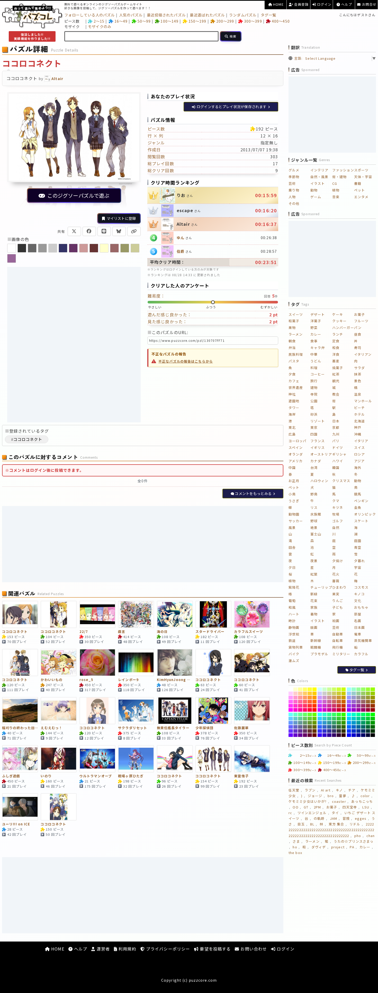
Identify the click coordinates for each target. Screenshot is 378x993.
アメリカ (296, 460)
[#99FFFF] (349, 689)
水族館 (315, 514)
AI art (326, 790)
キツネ (337, 507)
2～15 (99, 21)
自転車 (337, 640)
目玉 (301, 824)
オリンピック (365, 514)
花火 (335, 574)
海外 (357, 467)
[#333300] (343, 731)
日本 (335, 421)
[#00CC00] (373, 718)
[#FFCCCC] (295, 693)
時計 (292, 620)
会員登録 (301, 4)
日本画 (359, 627)
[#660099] (300, 735)
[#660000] (314, 735)
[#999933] (368, 697)
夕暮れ (359, 560)
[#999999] (358, 697)
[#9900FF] (349, 710)
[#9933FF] (349, 706)
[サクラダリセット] (136, 710)
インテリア (319, 170)
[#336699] (329, 727)
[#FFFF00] (314, 689)
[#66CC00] (314, 718)
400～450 (281, 21)
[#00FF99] (358, 714)
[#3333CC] (324, 731)
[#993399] (358, 706)
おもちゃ (361, 607)
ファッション (343, 170)
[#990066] (363, 710)
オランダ (296, 454)
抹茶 (357, 374)
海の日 (162, 632)
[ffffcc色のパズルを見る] (104, 248)
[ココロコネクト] (20, 614)
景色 (357, 380)
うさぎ (294, 500)
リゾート (317, 421)
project (338, 846)
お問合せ (368, 4)
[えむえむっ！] (59, 710)
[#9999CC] (354, 697)
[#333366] (334, 731)
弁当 (292, 347)
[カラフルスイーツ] (252, 614)
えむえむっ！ (51, 728)
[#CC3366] (334, 706)
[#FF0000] (314, 710)
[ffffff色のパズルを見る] (11, 248)
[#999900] (373, 697)
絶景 (314, 527)
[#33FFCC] (324, 714)
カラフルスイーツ (248, 632)
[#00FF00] (373, 714)
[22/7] (97, 614)
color (365, 795)
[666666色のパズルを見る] (32, 248)
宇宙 (357, 567)
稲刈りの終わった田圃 (20, 728)
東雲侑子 (241, 776)
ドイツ (337, 447)
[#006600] (373, 727)
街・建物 (339, 176)
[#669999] (300, 723)
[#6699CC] (295, 723)
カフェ (294, 380)
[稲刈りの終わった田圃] (20, 710)
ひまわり (339, 587)
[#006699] (358, 727)
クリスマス (341, 480)
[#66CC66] (305, 718)
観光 (335, 380)
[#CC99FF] (320, 697)
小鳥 (292, 494)
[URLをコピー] (134, 231)
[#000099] (358, 735)
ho (295, 846)
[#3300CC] (324, 735)
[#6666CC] (295, 727)
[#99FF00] (373, 689)
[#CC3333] (339, 706)
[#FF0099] (300, 710)
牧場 (335, 514)
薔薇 (335, 580)
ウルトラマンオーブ (95, 776)
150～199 (197, 21)
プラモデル (319, 653)
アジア (359, 460)
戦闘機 (315, 647)
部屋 (357, 614)
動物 (314, 190)
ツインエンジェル (312, 812)
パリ (335, 440)
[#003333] (368, 731)
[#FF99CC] (295, 697)
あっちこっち (362, 801)
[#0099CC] (354, 723)
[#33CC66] (334, 718)
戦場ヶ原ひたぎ (130, 776)
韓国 (335, 467)
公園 (314, 400)
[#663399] (300, 731)
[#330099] (329, 735)
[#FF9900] (314, 697)
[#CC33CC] (324, 706)
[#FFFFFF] (291, 689)
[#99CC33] (368, 693)
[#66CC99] (300, 718)
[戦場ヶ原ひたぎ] (136, 758)
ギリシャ (339, 454)
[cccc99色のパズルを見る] (135, 248)
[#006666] (363, 727)
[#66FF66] (305, 714)
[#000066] (363, 735)
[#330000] (343, 735)
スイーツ (296, 314)
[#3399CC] (324, 723)
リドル (354, 824)
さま (296, 841)
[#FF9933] (310, 697)
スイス (359, 447)
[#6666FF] (291, 727)
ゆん (180, 237)
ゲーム (315, 196)
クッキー (339, 320)
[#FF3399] (300, 706)
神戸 (357, 427)
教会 (335, 394)
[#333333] (339, 731)
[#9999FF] (349, 697)
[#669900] (314, 723)
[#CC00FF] (320, 710)
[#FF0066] (305, 710)
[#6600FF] (291, 735)
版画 (314, 627)
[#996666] (363, 701)
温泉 (357, 394)
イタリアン (363, 354)
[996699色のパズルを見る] (11, 258)
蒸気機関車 (363, 640)
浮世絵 (294, 634)
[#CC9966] (334, 697)
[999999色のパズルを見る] (42, 248)
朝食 (292, 340)
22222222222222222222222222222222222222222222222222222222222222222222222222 (331, 830)
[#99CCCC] (354, 693)
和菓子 (294, 320)
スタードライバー (209, 632)
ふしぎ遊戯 (11, 776)
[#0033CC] (354, 731)
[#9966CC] (354, 701)
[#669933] (310, 723)
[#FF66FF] (291, 701)
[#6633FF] (291, 731)
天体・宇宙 (363, 176)
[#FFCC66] (305, 693)
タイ (335, 812)
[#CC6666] (334, 701)
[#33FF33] (339, 714)
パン (358, 327)
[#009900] (373, 723)
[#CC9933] (339, 697)
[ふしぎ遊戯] (20, 758)
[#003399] (358, 731)
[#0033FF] (349, 731)
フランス (317, 440)
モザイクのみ (99, 26)
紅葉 (314, 574)
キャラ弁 (317, 347)
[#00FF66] (363, 714)
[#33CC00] (343, 718)
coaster (339, 801)
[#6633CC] (295, 731)
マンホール (363, 400)
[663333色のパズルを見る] (93, 248)
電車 (357, 634)
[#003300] (373, 731)
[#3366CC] (324, 727)
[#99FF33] (368, 689)
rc (290, 812)
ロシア (359, 454)
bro (331, 795)
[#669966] (305, 723)
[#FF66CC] (295, 701)
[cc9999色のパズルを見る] (83, 248)
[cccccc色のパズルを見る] (52, 248)
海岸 (292, 414)
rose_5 (86, 680)
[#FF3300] (314, 706)
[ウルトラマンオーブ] (97, 758)
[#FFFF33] (310, 689)
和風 (292, 607)
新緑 (314, 593)
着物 (314, 614)
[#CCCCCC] (324, 693)
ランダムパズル (242, 15)
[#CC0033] (339, 710)
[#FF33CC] (295, 706)
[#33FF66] (334, 714)
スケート (361, 520)
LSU (365, 807)
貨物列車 (296, 647)
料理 (314, 367)
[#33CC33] (339, 718)
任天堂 (294, 790)
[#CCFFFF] (320, 689)
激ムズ (294, 660)
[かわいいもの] (59, 662)
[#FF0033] (310, 710)
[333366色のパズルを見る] (63, 248)
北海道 (359, 421)
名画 (357, 620)
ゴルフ (337, 520)
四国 (314, 434)
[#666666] (305, 727)
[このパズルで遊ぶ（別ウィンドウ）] (74, 150)
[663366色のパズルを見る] (73, 248)
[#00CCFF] (349, 718)
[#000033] (368, 735)
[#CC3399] (329, 706)
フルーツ (361, 320)
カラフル (361, 653)
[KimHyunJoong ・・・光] (175, 662)
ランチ (337, 334)
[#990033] (368, 710)
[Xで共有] (74, 231)
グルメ (294, 170)
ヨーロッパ (298, 440)
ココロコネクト (15, 632)
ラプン (310, 790)
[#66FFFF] (291, 714)
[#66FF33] (310, 714)
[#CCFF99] (329, 689)
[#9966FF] (349, 701)
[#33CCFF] (320, 718)
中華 (314, 354)
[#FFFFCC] (295, 689)
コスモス (361, 587)
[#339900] (343, 723)
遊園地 (294, 400)
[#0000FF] (349, 735)
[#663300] (314, 731)
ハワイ (337, 460)
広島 (292, 434)
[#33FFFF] (320, 714)
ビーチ (359, 407)
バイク (294, 653)
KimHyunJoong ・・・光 (175, 680)
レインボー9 (128, 680)
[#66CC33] (310, 718)
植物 (335, 190)
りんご (337, 600)
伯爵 (180, 251)
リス (314, 507)
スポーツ (361, 170)
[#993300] (373, 706)
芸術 (292, 183)
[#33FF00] (343, 714)
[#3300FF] (320, 735)
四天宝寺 (350, 807)
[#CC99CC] (324, 697)
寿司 (357, 347)
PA (352, 846)
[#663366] (305, 731)
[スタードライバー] (213, 614)
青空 (357, 547)
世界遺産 (296, 387)
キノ (339, 790)
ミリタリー (341, 653)
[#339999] (329, 723)
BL (312, 824)
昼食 (357, 334)
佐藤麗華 (241, 728)
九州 (335, 434)
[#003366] (363, 731)
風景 (292, 527)
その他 (294, 203)
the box (295, 852)
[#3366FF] (320, 727)
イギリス (317, 447)
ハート (294, 614)
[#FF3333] (310, 706)
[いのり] (59, 758)
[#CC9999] (329, 697)
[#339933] (339, 723)
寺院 (314, 394)
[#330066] (334, 735)
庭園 (357, 540)
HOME (278, 4)
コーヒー (317, 374)
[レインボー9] (136, 662)
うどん (315, 361)
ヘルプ (346, 4)
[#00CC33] (368, 718)
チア (351, 790)
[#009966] (363, 723)
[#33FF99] (329, 714)
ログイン (324, 4)
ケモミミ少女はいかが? (308, 801)
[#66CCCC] (295, 718)
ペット (359, 190)
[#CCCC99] (329, 693)
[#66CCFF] (291, 718)
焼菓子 (337, 367)
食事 (314, 340)
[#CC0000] (343, 710)
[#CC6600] (343, 701)
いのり (46, 776)
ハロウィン (319, 480)
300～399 (253, 21)
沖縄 (357, 434)
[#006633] (368, 727)
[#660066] (305, 735)
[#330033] (339, 735)
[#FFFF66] (305, 689)
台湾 (314, 467)
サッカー (296, 520)
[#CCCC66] (334, 693)
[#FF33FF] (291, 706)
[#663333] (310, 731)
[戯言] (136, 614)
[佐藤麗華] (252, 710)
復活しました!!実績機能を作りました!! (32, 36)
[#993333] (368, 706)
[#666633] (310, 727)
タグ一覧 (268, 15)
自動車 (337, 634)
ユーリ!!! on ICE (16, 824)
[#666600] (314, 727)
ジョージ (315, 795)
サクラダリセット (132, 728)
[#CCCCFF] (320, 693)
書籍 (357, 183)
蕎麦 (335, 361)
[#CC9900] (343, 697)
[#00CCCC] (354, 718)
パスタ (294, 361)
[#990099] (358, 710)
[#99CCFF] (349, 693)
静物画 (294, 627)
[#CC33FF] (320, 706)
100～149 (169, 21)
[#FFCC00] (314, 693)
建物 (314, 387)
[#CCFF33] (339, 689)
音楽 (335, 196)
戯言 (121, 632)
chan (370, 835)
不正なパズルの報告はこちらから (185, 361)
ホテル (359, 414)
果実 (335, 593)
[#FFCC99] (300, 693)
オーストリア (321, 454)
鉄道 (292, 640)
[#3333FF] (320, 731)
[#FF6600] (314, 701)
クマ (335, 500)
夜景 (314, 560)
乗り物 (294, 190)
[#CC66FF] (320, 701)
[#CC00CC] (324, 710)
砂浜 (314, 414)
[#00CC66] (363, 718)
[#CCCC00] (343, 693)
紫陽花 (294, 587)
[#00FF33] (368, 714)
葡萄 (292, 600)
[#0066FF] (349, 727)
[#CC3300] (343, 706)
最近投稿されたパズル (166, 15)
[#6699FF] (291, 723)
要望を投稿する (215, 949)
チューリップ (321, 587)
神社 (292, 394)
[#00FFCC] (354, 714)
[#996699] (358, 701)
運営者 (102, 949)
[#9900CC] (354, 710)
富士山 (315, 534)
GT (306, 807)
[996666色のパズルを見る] (114, 248)
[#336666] (334, 727)
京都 (335, 427)
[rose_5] (97, 662)
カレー (315, 334)
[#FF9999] (300, 697)
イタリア (361, 440)
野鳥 (314, 494)
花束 (314, 600)
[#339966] (334, 723)
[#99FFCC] (354, 689)
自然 (335, 527)
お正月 (294, 480)
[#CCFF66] (334, 689)
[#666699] (300, 727)
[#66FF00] (314, 714)
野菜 (314, 327)
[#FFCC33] (310, 693)
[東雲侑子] (252, 758)
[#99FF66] (363, 689)
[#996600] (373, 701)
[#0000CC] (354, 735)
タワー (294, 407)
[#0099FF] (349, 723)
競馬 (357, 494)
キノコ (359, 593)
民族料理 (296, 354)
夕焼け (337, 560)
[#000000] (373, 735)
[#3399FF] (320, 723)
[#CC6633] (339, 701)
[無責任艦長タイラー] (175, 710)
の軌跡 (319, 818)
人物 (292, 196)
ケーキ (337, 314)
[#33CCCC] (324, 718)
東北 (292, 427)
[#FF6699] (300, 701)
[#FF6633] (310, 701)
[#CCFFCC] (324, 689)
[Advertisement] (74, 305)
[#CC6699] (329, 701)
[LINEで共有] (104, 231)
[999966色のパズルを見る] (124, 248)
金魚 (357, 507)
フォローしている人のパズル (89, 15)
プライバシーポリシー (167, 949)
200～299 (225, 21)
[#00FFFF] (349, 714)
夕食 (292, 374)
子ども (337, 607)
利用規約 (126, 949)
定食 (335, 340)
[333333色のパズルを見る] (21, 248)
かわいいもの (51, 680)
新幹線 (315, 640)
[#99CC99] (358, 693)
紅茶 (335, 374)
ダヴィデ (318, 846)
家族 (314, 607)
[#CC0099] (329, 710)
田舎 (292, 547)
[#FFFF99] (300, 689)
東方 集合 (336, 824)
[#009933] (368, 723)
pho (357, 835)
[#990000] (373, 710)
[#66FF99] (300, 714)
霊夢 (342, 795)
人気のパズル (130, 15)
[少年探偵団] (213, 710)
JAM (333, 818)
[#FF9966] (305, 697)
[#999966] (363, 697)
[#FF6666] (305, 701)
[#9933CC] (354, 706)
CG (334, 183)
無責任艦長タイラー (173, 728)
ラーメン (296, 334)
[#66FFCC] (295, 714)
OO (295, 807)
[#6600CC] (295, 735)
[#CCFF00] (343, 689)
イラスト (317, 183)
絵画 (335, 620)
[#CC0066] (334, 710)
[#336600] (343, 727)
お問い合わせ (253, 949)
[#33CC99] (329, 718)
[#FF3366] (305, 706)
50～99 (144, 21)
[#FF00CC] (295, 710)
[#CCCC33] (339, 693)
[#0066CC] (354, 727)
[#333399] (329, 731)
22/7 (83, 632)
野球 (314, 520)
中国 (292, 467)
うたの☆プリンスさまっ (353, 841)
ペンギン (361, 500)
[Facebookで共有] (89, 231)
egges (360, 818)
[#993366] (363, 706)
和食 (335, 347)
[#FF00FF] (291, 710)
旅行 (314, 380)
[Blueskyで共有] (119, 231)
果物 (292, 327)
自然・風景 (319, 176)
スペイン (296, 447)
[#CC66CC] (324, 701)
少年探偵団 (204, 728)
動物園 (294, 514)
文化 (357, 600)
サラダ (359, 367)
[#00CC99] (358, 718)
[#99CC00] (373, 693)
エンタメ (361, 196)
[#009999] (358, 723)
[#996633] (368, 701)
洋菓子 (315, 320)
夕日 (292, 567)
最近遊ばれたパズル (207, 15)
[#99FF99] (358, 689)
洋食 (335, 354)
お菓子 (359, 314)
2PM (317, 807)
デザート (317, 314)
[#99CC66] (363, 693)
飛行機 (337, 647)
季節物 (294, 176)
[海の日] (175, 614)
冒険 (346, 818)
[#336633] (339, 727)
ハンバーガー (343, 327)
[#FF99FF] (291, 697)
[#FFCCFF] (291, 693)
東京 (314, 427)
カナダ (315, 460)
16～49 (121, 21)
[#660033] (310, 735)
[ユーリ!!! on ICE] (20, 807)
